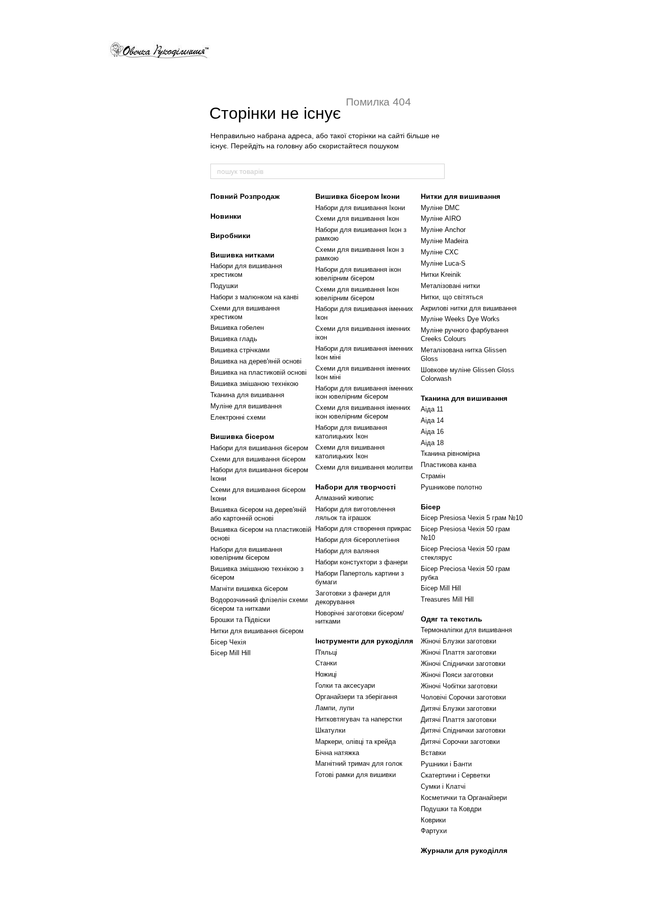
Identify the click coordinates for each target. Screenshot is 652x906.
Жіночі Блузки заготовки (458, 641)
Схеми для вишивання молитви (364, 467)
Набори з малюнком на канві (254, 297)
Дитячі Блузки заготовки (458, 708)
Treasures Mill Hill (447, 599)
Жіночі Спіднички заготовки (463, 663)
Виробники (230, 235)
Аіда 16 (432, 431)
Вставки (433, 753)
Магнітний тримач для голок (358, 763)
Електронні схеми (237, 417)
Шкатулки (330, 730)
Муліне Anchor (443, 230)
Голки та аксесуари (345, 685)
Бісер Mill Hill (230, 653)
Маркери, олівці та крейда (355, 741)
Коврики (433, 820)
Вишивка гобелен (237, 327)
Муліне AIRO (441, 218)
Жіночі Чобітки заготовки (459, 686)
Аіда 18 (432, 443)
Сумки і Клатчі (443, 786)
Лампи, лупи (334, 708)
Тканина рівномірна (450, 453)
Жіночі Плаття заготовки (458, 652)
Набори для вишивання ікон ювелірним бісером (358, 274)
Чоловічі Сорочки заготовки (463, 697)
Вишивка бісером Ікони (357, 196)
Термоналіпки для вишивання (466, 630)
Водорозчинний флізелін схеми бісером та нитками (259, 604)
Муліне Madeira (444, 241)
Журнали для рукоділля (464, 850)
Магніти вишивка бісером (249, 588)
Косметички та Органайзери (464, 797)
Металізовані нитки (450, 286)
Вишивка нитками (242, 255)
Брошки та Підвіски (240, 620)
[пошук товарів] (436, 171)
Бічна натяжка (337, 753)
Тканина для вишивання (247, 395)
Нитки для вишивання (460, 196)
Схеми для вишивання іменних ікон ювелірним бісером (363, 412)
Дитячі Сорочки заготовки (460, 741)
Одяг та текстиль (451, 619)
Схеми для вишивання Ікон (357, 218)
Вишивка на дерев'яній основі (256, 361)
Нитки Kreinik (441, 274)
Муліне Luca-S (443, 263)
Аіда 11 (432, 409)
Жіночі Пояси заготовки (457, 675)
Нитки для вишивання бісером (257, 631)
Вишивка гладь (233, 339)
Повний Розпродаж (245, 196)
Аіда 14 (432, 420)
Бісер (431, 507)
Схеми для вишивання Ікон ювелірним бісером (357, 294)
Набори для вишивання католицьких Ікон (351, 432)
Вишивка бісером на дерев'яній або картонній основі (258, 514)
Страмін (433, 476)
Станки (326, 663)
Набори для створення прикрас (363, 528)
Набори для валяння (347, 551)
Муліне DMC (440, 208)
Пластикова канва (448, 465)
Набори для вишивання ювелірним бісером (246, 554)
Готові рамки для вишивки (355, 775)
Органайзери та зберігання (356, 697)
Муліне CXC (439, 252)
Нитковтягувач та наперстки (358, 719)
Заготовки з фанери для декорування (352, 597)
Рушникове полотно (451, 487)
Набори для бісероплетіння (357, 539)
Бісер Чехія (228, 642)
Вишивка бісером (242, 436)
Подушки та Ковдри (451, 809)
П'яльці (326, 652)
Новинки (225, 216)
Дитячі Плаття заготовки (458, 719)
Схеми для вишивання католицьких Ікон (350, 452)
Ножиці (326, 674)
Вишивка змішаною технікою (254, 383)
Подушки (224, 286)
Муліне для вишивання (246, 406)
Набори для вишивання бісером (259, 448)
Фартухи (434, 831)
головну (290, 146)
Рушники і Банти (446, 764)
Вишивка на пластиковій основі (258, 372)
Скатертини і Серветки (455, 775)
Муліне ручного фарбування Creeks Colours (464, 334)
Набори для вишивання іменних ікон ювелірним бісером (364, 392)
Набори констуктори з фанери (361, 562)
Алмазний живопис (344, 498)
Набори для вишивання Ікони (360, 208)
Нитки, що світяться (452, 297)
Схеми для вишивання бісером (258, 459)
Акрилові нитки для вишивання (469, 308)
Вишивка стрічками (239, 350)
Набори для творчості (355, 487)
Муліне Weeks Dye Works (460, 319)
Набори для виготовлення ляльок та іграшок (355, 513)
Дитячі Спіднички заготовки (463, 730)
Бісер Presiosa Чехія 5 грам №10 (472, 518)
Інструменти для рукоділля (364, 641)
